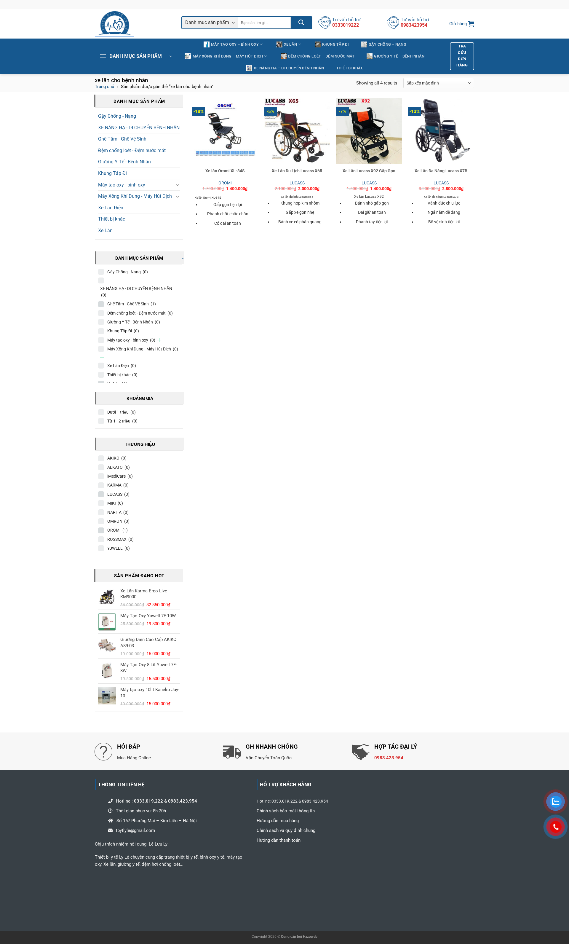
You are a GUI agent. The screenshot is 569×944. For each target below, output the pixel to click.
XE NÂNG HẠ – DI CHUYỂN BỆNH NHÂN (289, 68)
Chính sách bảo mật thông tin (286, 811)
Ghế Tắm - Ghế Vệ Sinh (122, 139)
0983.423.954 (388, 757)
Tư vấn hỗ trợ (346, 20)
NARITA (118, 512)
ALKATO (118, 467)
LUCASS (118, 494)
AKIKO (117, 458)
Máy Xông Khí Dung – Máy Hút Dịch (228, 56)
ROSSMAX (120, 539)
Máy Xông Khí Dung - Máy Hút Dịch (135, 196)
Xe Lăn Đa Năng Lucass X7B (441, 170)
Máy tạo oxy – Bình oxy (235, 44)
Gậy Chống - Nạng (117, 116)
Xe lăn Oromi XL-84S (225, 170)
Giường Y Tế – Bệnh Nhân (399, 56)
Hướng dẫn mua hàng (278, 820)
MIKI (115, 503)
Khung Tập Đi (335, 44)
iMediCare (120, 476)
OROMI (117, 530)
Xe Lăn (290, 44)
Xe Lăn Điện (110, 208)
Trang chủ (104, 86)
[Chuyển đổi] (177, 184)
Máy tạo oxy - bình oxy (121, 185)
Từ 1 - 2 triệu (122, 421)
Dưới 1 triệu (121, 412)
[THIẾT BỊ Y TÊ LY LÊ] (133, 24)
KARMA (118, 485)
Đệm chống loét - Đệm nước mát (132, 150)
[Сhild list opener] (159, 340)
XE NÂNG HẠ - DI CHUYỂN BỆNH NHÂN (139, 127)
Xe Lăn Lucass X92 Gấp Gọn (369, 170)
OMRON (118, 521)
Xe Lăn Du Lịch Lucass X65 (297, 170)
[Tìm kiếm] (301, 22)
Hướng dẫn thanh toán (279, 840)
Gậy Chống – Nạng (387, 44)
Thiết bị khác (349, 68)
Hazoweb (310, 937)
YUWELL (118, 548)
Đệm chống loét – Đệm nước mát (321, 56)
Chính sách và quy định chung (287, 830)
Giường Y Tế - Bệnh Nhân (124, 162)
